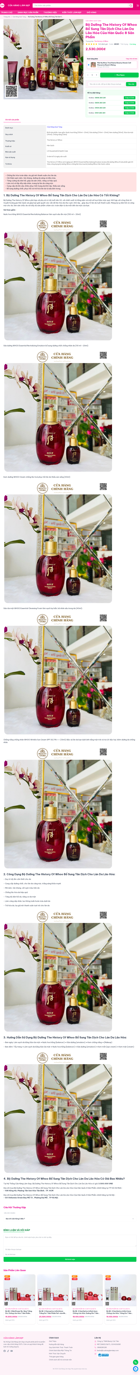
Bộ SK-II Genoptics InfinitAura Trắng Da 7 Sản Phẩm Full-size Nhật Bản (53, 1313)
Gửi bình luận (70, 1259)
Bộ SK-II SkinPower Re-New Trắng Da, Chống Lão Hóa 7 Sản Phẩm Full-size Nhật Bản (18, 1313)
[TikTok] (8, 1351)
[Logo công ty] (103, 1355)
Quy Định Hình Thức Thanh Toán (61, 1347)
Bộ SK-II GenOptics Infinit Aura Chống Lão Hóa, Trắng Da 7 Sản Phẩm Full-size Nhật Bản (118, 1313)
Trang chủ (6, 12)
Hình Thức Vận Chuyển (57, 1354)
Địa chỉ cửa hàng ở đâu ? (15, 1219)
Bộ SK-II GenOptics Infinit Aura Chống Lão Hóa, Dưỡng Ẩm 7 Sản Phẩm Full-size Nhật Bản (85, 1313)
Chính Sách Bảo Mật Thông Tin (60, 1350)
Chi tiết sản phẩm (12, 120)
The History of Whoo (101, 41)
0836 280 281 (100, 103)
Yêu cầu (131, 84)
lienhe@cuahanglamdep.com (108, 1350)
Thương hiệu (50, 12)
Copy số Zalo (129, 98)
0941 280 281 (100, 113)
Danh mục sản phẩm (28, 12)
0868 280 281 (100, 98)
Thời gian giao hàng (56, 1357)
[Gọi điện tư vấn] (135, 1362)
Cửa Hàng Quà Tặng (19, 17)
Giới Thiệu (52, 1341)
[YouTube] (11, 1351)
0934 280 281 (100, 108)
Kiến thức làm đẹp (71, 12)
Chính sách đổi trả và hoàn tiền (60, 1360)
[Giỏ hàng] (138, 5)
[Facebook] (5, 1351)
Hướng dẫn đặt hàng (56, 1344)
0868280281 (102, 1347)
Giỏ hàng (91, 12)
